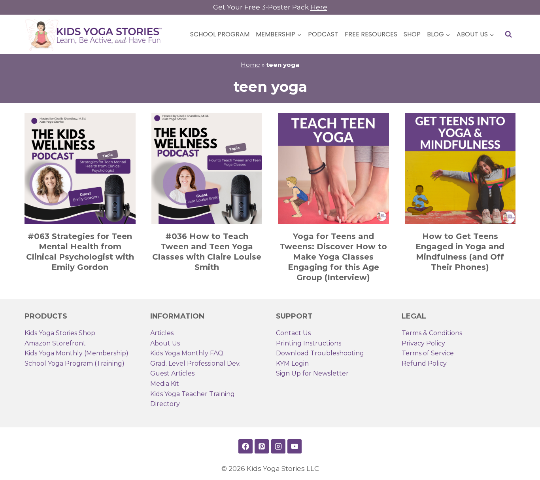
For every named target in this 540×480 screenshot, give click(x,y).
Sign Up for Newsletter (312, 373)
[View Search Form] (508, 34)
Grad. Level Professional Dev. (195, 363)
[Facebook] (245, 446)
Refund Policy (424, 363)
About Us (165, 343)
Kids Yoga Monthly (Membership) (76, 353)
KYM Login (292, 363)
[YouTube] (294, 446)
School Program (219, 34)
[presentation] (80, 168)
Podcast (323, 34)
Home (250, 64)
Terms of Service (428, 353)
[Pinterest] (262, 446)
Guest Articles (172, 373)
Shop (412, 34)
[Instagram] (278, 446)
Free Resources (371, 34)
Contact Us (293, 333)
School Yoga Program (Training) (75, 363)
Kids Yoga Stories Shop (60, 333)
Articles (162, 333)
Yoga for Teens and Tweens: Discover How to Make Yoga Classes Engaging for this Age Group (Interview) (333, 256)
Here (318, 7)
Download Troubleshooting (320, 353)
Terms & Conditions (432, 333)
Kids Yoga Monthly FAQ (186, 353)
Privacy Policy (423, 343)
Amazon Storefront (55, 343)
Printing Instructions (308, 343)
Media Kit (164, 383)
